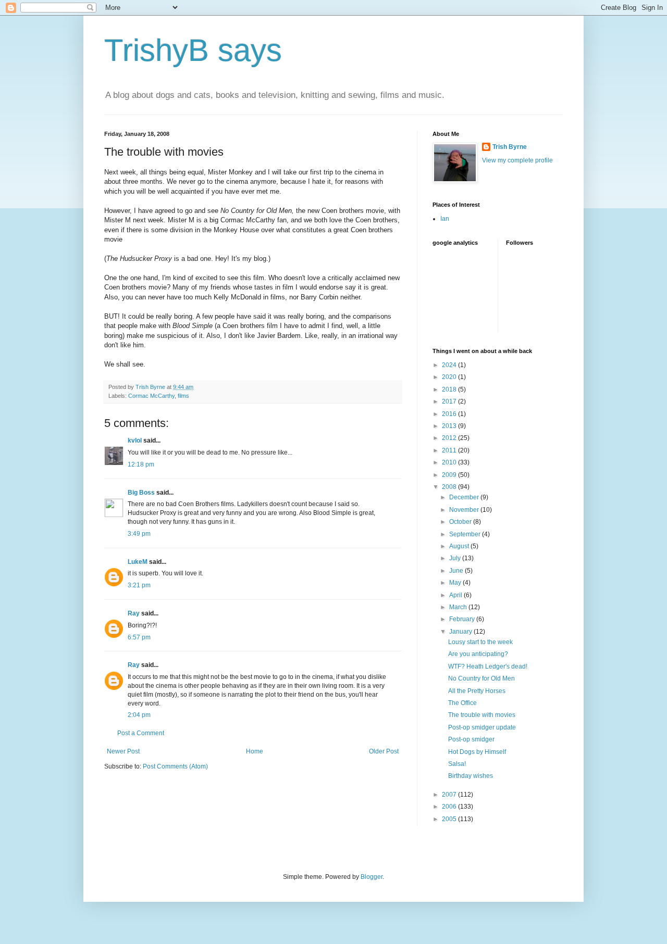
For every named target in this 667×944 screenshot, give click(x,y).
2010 (450, 462)
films (183, 396)
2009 (450, 475)
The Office (462, 703)
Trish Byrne (509, 146)
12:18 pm (141, 464)
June (457, 570)
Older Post (384, 751)
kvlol (135, 440)
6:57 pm (139, 637)
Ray (134, 613)
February (462, 619)
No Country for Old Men (481, 678)
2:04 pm (139, 715)
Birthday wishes (470, 775)
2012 (450, 438)
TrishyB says (193, 50)
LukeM (137, 561)
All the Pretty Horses (476, 691)
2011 (450, 450)
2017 (450, 401)
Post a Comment (140, 733)
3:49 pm (139, 533)
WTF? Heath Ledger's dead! (487, 666)
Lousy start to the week (480, 642)
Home (254, 751)
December (464, 497)
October (461, 521)
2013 (450, 426)
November (464, 509)
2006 (450, 806)
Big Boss (141, 492)
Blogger (371, 876)
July (455, 558)
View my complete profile (517, 160)
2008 (450, 486)
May (456, 582)
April (456, 595)
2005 (450, 819)
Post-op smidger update (482, 727)
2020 (450, 377)
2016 (450, 414)
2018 (450, 389)
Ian (444, 218)
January (461, 631)
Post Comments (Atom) (175, 766)
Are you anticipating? (478, 654)
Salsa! (457, 763)
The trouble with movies (481, 715)
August (460, 546)
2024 (450, 365)
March (458, 607)
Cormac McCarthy (151, 396)
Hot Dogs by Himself (477, 752)
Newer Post (123, 751)
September (465, 534)
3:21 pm (139, 585)
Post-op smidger (471, 739)
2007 (450, 794)
